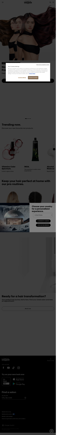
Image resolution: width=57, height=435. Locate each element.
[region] (28, 72)
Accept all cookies (33, 77)
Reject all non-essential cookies (42, 64)
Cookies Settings (22, 77)
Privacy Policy (32, 73)
